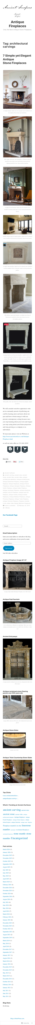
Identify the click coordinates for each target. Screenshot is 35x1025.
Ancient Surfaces (10, 473)
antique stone (24, 822)
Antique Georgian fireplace (17, 486)
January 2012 (6, 987)
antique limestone (25, 490)
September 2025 (7, 864)
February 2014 (7, 984)
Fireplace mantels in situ (12, 825)
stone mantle (20, 833)
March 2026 (6, 849)
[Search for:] (12, 526)
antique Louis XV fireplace (10, 492)
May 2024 (6, 908)
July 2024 (5, 902)
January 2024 (6, 920)
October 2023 (7, 929)
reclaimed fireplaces (22, 830)
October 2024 (7, 893)
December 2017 (7, 949)
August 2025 (6, 867)
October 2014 (7, 981)
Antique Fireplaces (17, 24)
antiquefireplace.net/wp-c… (11, 798)
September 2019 (7, 937)
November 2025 (7, 858)
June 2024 (6, 905)
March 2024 (6, 914)
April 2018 (6, 946)
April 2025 (6, 879)
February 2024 (7, 917)
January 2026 (6, 852)
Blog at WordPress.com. (17, 1018)
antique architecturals (23, 479)
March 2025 (6, 882)
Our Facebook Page (10, 515)
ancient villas (18, 477)
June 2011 (6, 993)
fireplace (30, 822)
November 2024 (7, 890)
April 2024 (6, 911)
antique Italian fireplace (20, 488)
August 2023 (6, 934)
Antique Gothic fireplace (19, 820)
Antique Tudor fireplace (21, 499)
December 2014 (7, 979)
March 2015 (6, 976)
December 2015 (7, 967)
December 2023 (7, 923)
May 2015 (6, 973)
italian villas (10, 503)
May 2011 (6, 996)
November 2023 (7, 926)
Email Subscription (10, 533)
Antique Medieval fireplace (17, 496)
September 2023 (7, 932)
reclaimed (13, 830)
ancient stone (9, 814)
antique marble (13, 494)
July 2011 (5, 990)
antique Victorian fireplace (10, 501)
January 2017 (6, 955)
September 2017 (7, 952)
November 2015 (7, 970)
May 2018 (6, 943)
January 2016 (6, 964)
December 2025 (7, 855)
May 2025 (6, 876)
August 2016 (6, 958)
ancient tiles (10, 477)
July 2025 (5, 870)
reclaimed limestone (8, 834)
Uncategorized (19, 838)
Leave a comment (10, 505)
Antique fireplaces (14, 483)
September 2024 (7, 896)
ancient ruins (18, 475)
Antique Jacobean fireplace (11, 490)
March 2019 (6, 940)
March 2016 (6, 961)
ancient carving (9, 475)
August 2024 (6, 899)
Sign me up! (8, 548)
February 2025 (7, 885)
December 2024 (7, 887)
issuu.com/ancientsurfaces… (11, 795)
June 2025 (6, 873)
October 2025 (7, 861)
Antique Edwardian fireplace (11, 481)
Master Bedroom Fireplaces (22, 503)
